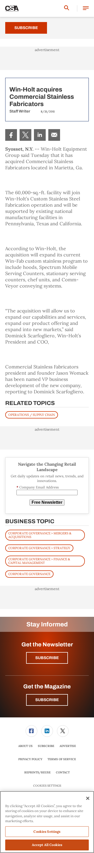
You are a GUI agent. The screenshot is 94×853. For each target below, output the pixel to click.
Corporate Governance (29, 574)
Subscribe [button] (47, 658)
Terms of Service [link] (62, 759)
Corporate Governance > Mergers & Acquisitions (39, 535)
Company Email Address (37, 487)
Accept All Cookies (47, 845)
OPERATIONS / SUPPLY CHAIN (31, 415)
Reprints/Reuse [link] (37, 772)
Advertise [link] (68, 746)
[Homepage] (12, 8)
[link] (11, 135)
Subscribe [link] (46, 746)
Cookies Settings (47, 785)
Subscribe (26, 28)
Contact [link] (63, 772)
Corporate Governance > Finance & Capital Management (39, 561)
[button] (86, 8)
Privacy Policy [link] (30, 759)
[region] (47, 822)
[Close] (87, 798)
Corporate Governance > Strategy (39, 548)
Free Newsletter (47, 502)
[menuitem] (11, 135)
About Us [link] (25, 746)
